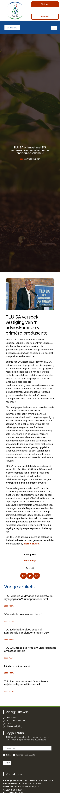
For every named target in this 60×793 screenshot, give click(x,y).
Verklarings (30, 560)
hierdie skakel (31, 543)
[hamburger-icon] (54, 28)
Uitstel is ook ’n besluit (17, 666)
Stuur (7, 762)
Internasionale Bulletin (25, 755)
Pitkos (8, 755)
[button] (23, 576)
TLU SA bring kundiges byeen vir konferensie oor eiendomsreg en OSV (26, 631)
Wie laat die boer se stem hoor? (23, 614)
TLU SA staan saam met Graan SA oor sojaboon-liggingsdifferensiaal (26, 683)
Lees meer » (9, 606)
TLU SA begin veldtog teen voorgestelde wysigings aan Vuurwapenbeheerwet (28, 597)
